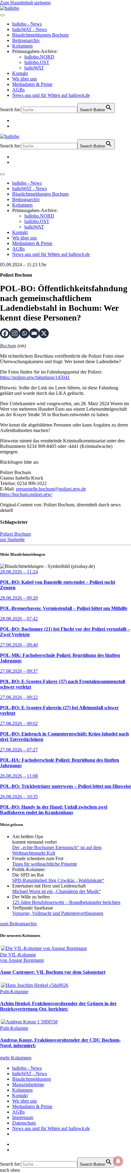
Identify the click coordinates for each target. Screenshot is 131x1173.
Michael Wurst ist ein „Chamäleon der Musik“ (56, 891)
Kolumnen (22, 45)
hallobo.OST (36, 62)
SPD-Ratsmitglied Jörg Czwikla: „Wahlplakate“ (58, 880)
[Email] (34, 333)
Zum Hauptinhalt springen (25, 2)
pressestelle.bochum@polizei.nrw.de (51, 488)
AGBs (18, 89)
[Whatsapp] (24, 333)
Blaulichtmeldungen (31, 1079)
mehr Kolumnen (15, 1057)
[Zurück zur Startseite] (9, 8)
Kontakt (20, 73)
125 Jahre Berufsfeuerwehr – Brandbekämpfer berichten (66, 902)
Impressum (22, 1117)
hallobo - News (27, 24)
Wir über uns (24, 78)
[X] (44, 333)
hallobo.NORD (39, 56)
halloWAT (34, 67)
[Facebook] (5, 333)
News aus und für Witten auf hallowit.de (51, 95)
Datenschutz (24, 1122)
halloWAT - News (29, 29)
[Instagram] (14, 333)
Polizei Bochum (15, 534)
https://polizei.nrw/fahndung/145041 (35, 377)
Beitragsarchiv (26, 40)
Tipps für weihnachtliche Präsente (44, 863)
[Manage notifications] (118, 1161)
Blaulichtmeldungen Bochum (40, 34)
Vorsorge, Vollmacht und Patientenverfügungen (57, 913)
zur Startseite (12, 539)
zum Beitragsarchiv (18, 923)
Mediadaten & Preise (32, 84)
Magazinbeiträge (28, 1084)
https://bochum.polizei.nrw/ (26, 494)
